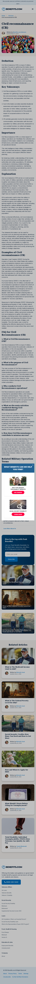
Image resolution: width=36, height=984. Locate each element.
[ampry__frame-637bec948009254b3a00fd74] (18, 492)
